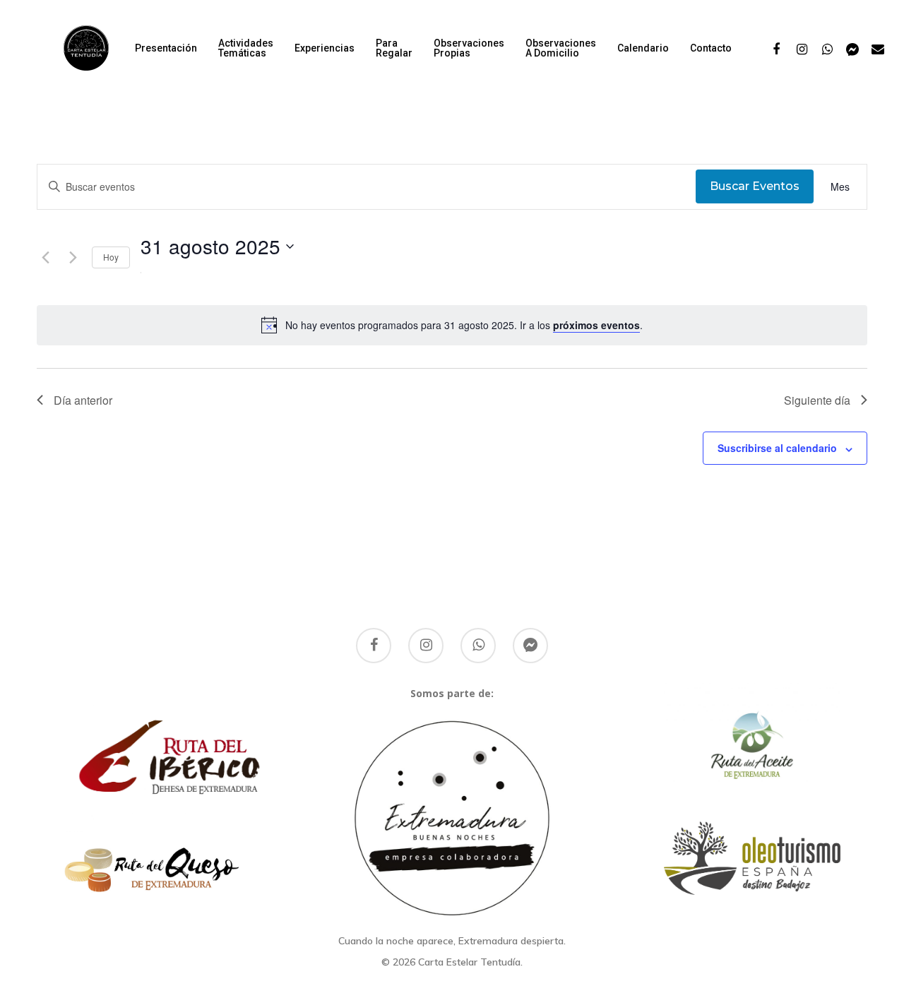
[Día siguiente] (72, 257)
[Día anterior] (45, 257)
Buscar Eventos (754, 186)
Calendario (643, 48)
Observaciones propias (469, 48)
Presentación (166, 48)
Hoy (111, 257)
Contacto (711, 48)
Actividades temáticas (245, 48)
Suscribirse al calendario (777, 448)
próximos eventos (596, 325)
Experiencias (325, 48)
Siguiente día (817, 400)
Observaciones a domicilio (560, 48)
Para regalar (394, 48)
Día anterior (83, 400)
